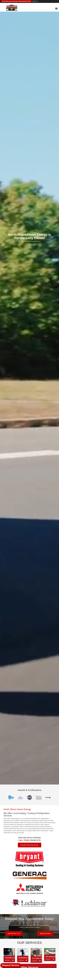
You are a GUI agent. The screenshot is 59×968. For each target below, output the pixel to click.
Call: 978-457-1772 (14, 933)
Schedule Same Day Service (29, 845)
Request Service (10, 965)
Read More (10, 959)
